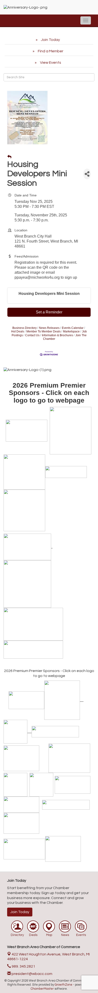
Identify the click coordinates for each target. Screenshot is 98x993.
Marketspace (71, 331)
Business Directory (24, 328)
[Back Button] (9, 157)
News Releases (49, 328)
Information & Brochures (57, 335)
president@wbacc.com (31, 974)
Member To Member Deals (43, 331)
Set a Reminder (49, 312)
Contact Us (32, 335)
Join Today (19, 912)
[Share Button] (87, 174)
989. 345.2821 (23, 966)
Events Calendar (72, 328)
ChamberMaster (42, 988)
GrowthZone (63, 984)
